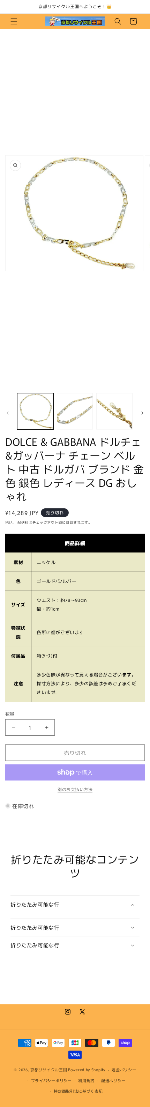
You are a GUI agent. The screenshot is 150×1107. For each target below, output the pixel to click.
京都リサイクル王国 (48, 1069)
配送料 (23, 522)
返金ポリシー (124, 1069)
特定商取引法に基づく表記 (78, 1091)
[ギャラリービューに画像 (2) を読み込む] (75, 411)
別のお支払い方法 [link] (75, 789)
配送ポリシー (113, 1080)
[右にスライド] (142, 413)
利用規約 (86, 1080)
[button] (14, 21)
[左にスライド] (7, 413)
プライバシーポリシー (51, 1080)
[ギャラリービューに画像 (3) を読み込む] (114, 411)
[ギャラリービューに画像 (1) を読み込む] (35, 411)
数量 (10, 713)
